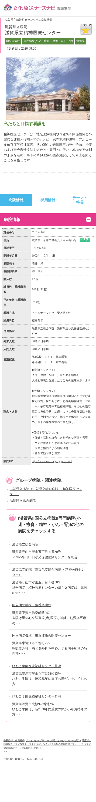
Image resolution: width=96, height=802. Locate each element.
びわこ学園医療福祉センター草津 (36, 666)
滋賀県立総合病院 (23, 500)
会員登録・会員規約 (13, 740)
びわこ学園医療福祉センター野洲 (36, 696)
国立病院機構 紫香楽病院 (31, 605)
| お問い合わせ (56, 740)
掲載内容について (32, 748)
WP (5, 751)
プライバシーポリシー (37, 740)
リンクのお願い (73, 740)
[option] (48, 89)
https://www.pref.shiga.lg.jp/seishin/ (52, 461)
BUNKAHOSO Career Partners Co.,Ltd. (24, 759)
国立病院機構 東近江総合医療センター (41, 635)
